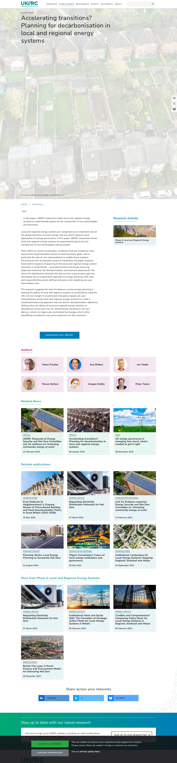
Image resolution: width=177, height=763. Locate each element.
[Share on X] (174, 103)
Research (52, 4)
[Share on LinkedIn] (174, 98)
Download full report (59, 335)
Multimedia (107, 4)
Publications (66, 4)
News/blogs (82, 4)
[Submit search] (153, 4)
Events (95, 4)
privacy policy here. (90, 751)
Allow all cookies (50, 744)
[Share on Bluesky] (174, 109)
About (118, 4)
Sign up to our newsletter (130, 735)
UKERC (24, 204)
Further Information (50, 752)
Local (24, 211)
